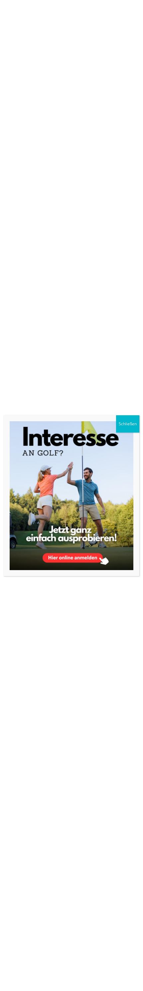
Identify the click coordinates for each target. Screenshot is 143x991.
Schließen (128, 424)
